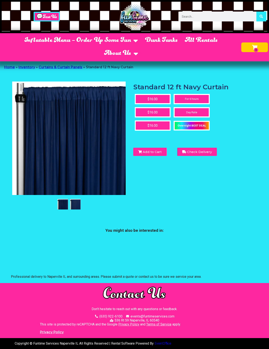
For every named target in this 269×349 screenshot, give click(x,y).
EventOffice (162, 343)
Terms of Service (158, 324)
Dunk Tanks (161, 40)
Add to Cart (152, 152)
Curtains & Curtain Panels (60, 67)
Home (9, 67)
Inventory (26, 67)
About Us (117, 53)
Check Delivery (199, 152)
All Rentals (201, 40)
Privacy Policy (128, 324)
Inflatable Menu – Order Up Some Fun (77, 40)
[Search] (261, 16)
